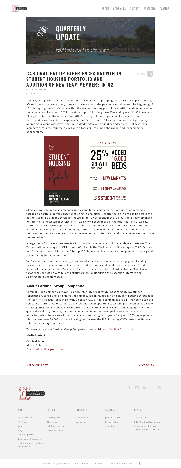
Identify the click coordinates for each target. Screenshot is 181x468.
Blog (20, 430)
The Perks (52, 422)
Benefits (109, 426)
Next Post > (146, 365)
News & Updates (26, 434)
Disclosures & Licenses (29, 439)
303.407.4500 (140, 417)
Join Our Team (112, 417)
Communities (82, 417)
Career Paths (111, 422)
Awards (21, 426)
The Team (23, 422)
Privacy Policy (81, 463)
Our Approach (25, 417)
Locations (81, 422)
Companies (119, 9)
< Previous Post (37, 365)
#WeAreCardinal (55, 430)
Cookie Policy (99, 463)
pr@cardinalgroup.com (48, 349)
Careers (164, 9)
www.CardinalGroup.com (118, 329)
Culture (135, 9)
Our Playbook (53, 417)
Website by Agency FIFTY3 (123, 463)
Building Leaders (55, 426)
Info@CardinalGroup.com (147, 422)
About (105, 9)
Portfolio (150, 9)
